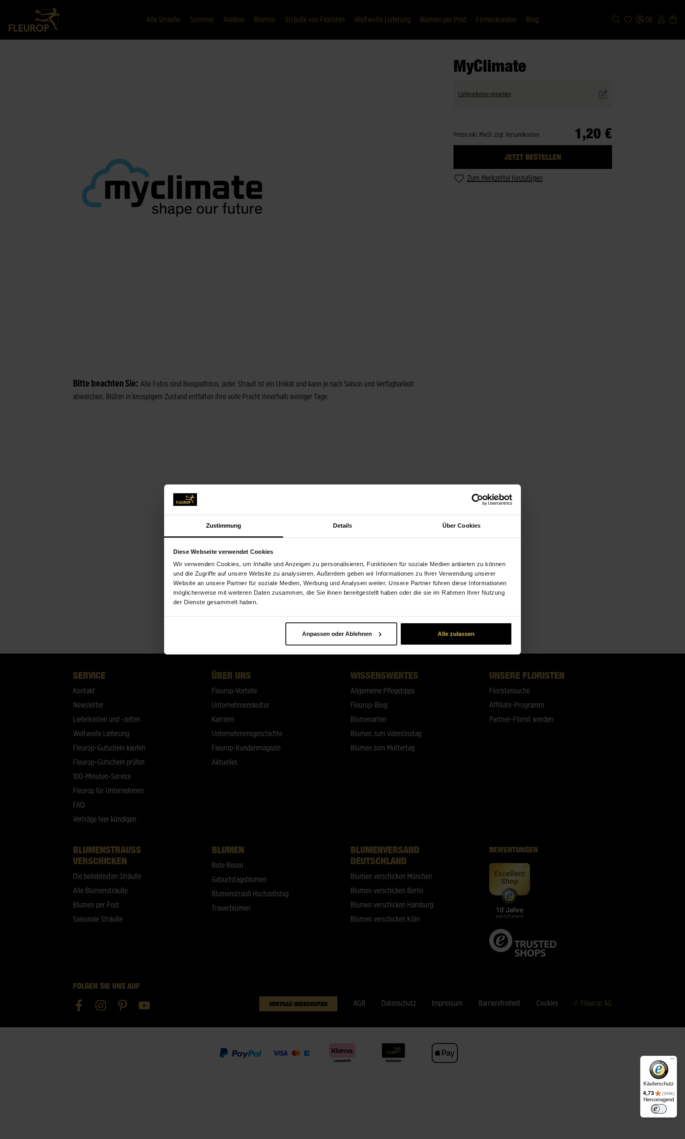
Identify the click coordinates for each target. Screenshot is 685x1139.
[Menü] (672, 1060)
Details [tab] (342, 525)
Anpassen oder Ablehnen (337, 633)
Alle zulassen (456, 633)
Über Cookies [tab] (461, 525)
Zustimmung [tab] (223, 525)
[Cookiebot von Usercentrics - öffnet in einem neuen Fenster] (477, 499)
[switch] (659, 1109)
